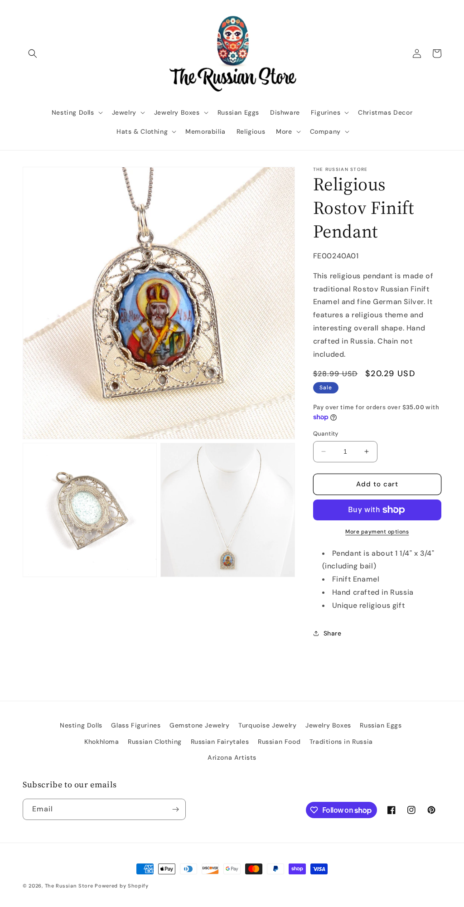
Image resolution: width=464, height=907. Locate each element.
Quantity (325, 433)
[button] (33, 53)
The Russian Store (69, 886)
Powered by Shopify (122, 886)
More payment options (377, 531)
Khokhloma (101, 741)
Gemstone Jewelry (199, 725)
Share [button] (333, 633)
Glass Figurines (135, 725)
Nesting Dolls (81, 725)
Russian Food (279, 741)
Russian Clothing (155, 741)
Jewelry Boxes (328, 725)
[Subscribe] (175, 809)
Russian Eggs (380, 725)
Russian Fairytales (220, 741)
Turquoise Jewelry (267, 725)
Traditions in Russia (341, 741)
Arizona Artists (232, 757)
